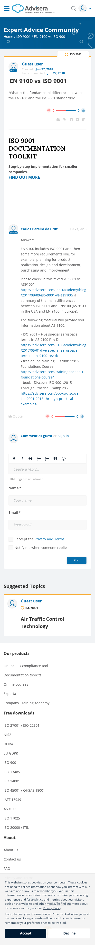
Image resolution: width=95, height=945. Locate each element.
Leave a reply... (26, 469)
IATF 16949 (12, 799)
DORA (8, 744)
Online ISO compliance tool (26, 665)
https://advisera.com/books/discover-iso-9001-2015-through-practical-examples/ (51, 398)
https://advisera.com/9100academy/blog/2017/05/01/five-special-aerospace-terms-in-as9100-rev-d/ (53, 350)
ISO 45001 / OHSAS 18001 (24, 790)
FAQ (7, 868)
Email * (15, 512)
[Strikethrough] (30, 458)
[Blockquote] (55, 458)
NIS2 (7, 734)
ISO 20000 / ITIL (16, 827)
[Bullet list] (39, 458)
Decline (69, 933)
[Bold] (14, 458)
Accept (25, 933)
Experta (10, 693)
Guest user (31, 601)
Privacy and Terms (50, 539)
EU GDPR (11, 753)
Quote (17, 416)
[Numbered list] (47, 458)
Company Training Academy (26, 703)
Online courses (16, 684)
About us (11, 850)
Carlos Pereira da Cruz (39, 229)
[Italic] (22, 458)
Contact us (12, 859)
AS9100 (10, 809)
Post (77, 560)
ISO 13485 (12, 771)
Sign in (63, 435)
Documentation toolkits (22, 675)
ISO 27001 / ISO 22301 (21, 725)
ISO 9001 (23, 36)
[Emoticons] (63, 458)
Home (8, 36)
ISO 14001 (12, 781)
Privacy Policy (52, 908)
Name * (15, 488)
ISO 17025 (12, 818)
